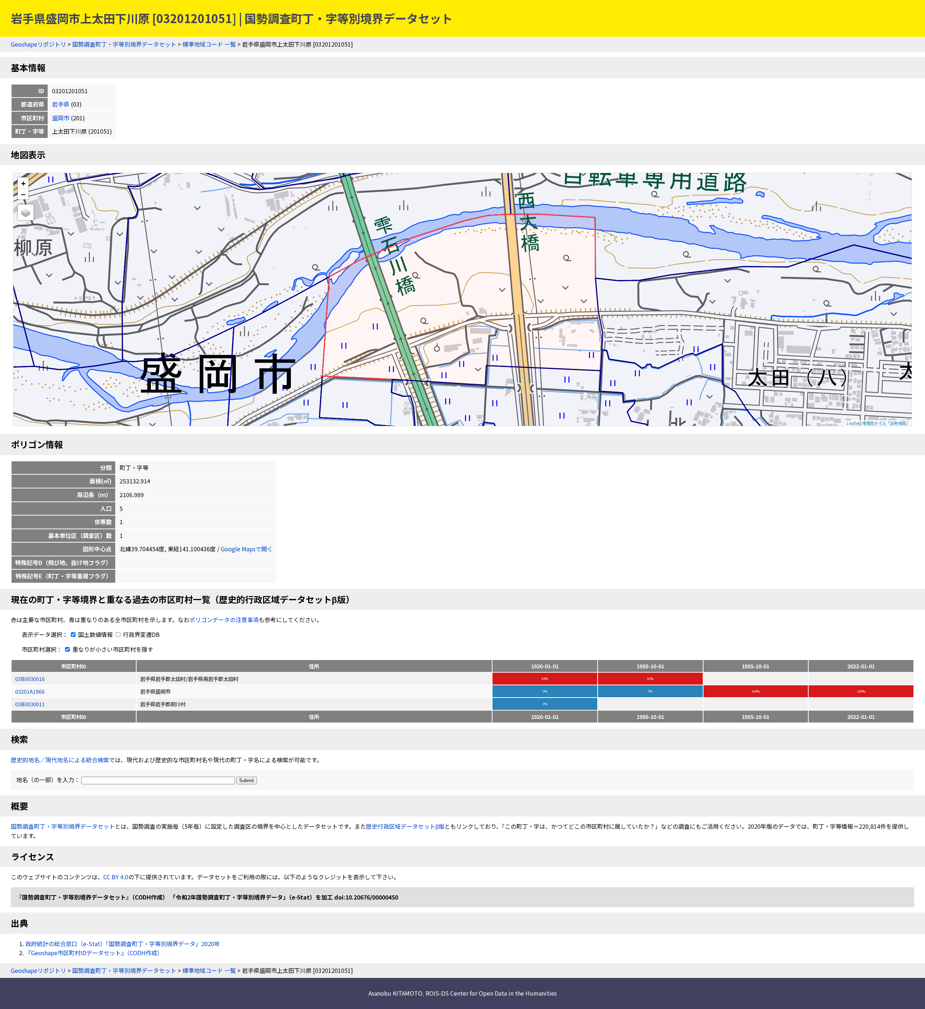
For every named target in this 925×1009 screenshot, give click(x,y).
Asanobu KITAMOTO (395, 993)
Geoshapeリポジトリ (38, 44)
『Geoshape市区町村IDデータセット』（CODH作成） (94, 952)
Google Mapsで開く (247, 548)
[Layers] (26, 212)
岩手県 (60, 104)
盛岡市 (60, 117)
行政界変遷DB (140, 634)
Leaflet (853, 423)
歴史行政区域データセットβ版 (405, 826)
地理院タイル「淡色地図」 (886, 423)
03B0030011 (30, 704)
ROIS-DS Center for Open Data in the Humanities (491, 993)
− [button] (23, 194)
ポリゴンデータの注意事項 (224, 619)
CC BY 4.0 (115, 876)
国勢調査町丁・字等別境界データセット (124, 44)
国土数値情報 (95, 634)
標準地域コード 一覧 (209, 44)
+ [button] (23, 183)
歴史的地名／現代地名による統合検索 (60, 759)
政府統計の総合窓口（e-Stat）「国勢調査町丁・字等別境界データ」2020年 (122, 943)
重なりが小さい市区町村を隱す (112, 649)
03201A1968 (29, 691)
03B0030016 (30, 678)
